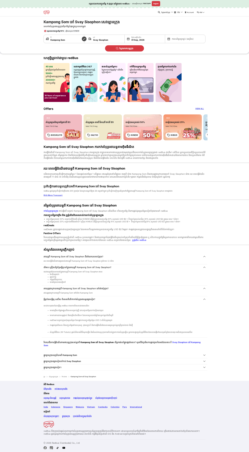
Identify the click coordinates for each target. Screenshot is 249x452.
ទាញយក (156, 4)
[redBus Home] (47, 12)
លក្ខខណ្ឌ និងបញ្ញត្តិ (50, 398)
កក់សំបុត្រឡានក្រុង (51, 211)
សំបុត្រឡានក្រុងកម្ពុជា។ (51, 416)
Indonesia (55, 407)
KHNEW (134, 135)
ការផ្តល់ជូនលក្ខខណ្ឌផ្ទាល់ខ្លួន (82, 398)
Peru (124, 407)
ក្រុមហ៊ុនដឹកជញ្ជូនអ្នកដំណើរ (82, 416)
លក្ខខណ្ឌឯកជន (64, 398)
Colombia (115, 407)
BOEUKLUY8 (56, 135)
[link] (63, 127)
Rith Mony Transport (53, 195)
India (46, 407)
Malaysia (80, 407)
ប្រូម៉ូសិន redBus (139, 240)
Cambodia (103, 407)
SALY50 (94, 135)
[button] (135, 39)
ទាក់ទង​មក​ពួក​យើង (61, 389)
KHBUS (174, 135)
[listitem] (48, 118)
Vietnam (91, 407)
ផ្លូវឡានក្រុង (66, 416)
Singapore (68, 407)
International (136, 407)
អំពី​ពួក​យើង (47, 389)
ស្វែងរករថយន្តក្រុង (126, 48)
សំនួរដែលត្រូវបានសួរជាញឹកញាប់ (106, 398)
